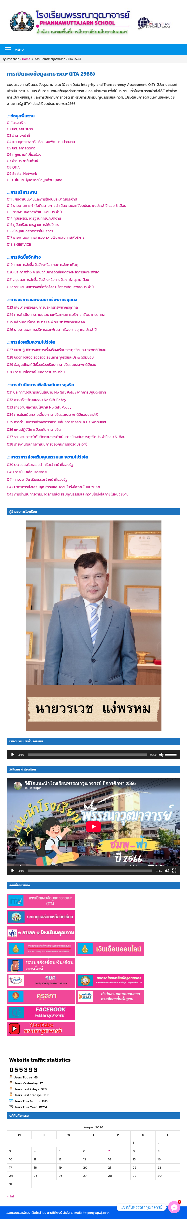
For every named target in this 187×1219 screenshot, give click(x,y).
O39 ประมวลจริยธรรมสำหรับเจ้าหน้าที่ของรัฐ (40, 464)
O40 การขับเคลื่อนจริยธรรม (28, 472)
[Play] (12, 754)
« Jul (10, 1196)
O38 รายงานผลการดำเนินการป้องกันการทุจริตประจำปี (47, 444)
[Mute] (161, 754)
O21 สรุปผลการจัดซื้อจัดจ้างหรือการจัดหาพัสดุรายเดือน (48, 279)
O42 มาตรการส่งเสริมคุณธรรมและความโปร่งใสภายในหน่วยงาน (54, 487)
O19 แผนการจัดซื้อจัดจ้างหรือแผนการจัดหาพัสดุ (42, 264)
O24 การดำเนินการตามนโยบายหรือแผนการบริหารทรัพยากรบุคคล (56, 314)
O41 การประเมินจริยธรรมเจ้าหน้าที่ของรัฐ (37, 479)
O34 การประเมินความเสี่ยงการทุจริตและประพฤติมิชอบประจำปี (53, 414)
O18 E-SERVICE (19, 244)
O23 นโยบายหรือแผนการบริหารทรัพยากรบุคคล (42, 307)
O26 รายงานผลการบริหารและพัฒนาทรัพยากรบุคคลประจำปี (52, 329)
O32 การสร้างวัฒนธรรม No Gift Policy (36, 399)
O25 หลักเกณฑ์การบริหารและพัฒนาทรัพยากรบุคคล (46, 322)
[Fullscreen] (174, 870)
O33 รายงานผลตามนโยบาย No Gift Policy (39, 407)
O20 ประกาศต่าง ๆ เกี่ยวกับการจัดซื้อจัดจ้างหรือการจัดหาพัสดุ (53, 272)
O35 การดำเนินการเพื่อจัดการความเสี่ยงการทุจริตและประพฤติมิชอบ (57, 422)
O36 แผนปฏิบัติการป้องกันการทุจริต (34, 429)
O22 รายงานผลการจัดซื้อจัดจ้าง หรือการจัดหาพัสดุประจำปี (50, 287)
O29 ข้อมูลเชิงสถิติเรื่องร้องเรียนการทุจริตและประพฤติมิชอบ (51, 364)
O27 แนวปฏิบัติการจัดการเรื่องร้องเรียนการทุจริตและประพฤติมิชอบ (56, 349)
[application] (93, 754)
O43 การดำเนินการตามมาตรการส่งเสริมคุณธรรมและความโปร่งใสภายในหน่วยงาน (68, 494)
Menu (19, 49)
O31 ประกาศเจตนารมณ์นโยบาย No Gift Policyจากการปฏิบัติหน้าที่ (56, 392)
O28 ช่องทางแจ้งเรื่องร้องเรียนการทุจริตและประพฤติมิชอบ (50, 357)
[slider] (171, 754)
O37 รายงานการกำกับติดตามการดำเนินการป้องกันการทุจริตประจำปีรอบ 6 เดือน (66, 436)
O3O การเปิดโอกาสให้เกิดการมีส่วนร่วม (36, 372)
